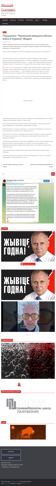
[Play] (29, 247)
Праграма (21, 20)
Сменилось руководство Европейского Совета (41, 165)
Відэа (36, 20)
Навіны (4, 32)
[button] (39, 20)
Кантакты (5, 23)
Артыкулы (13, 20)
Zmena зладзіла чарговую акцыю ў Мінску (13, 165)
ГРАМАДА (44, 20)
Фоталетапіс (29, 20)
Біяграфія (5, 20)
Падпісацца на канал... (29, 264)
